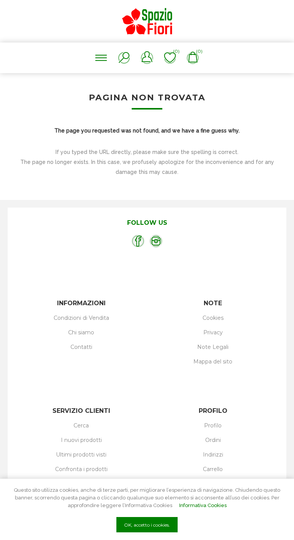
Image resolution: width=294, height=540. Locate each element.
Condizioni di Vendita (81, 317)
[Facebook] (138, 241)
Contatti (81, 347)
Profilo (213, 425)
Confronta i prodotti (81, 469)
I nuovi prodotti (81, 440)
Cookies (213, 317)
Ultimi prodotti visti (81, 454)
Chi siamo (81, 332)
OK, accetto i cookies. (147, 525)
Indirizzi (213, 454)
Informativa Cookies (203, 505)
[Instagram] (156, 241)
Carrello (213, 469)
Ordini (213, 440)
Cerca (81, 425)
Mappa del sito (212, 361)
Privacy (213, 332)
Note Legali (213, 347)
